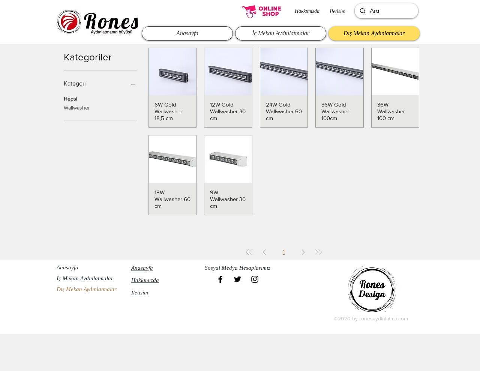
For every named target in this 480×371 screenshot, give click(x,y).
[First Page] (249, 252)
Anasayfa (67, 267)
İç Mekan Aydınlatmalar (85, 278)
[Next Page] (303, 252)
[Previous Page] (264, 252)
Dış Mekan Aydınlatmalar (87, 289)
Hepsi (70, 99)
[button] (239, 268)
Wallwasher (77, 108)
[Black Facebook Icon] (220, 279)
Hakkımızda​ (307, 11)
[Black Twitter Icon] (237, 279)
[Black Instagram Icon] (255, 279)
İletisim (337, 11)
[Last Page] (318, 252)
